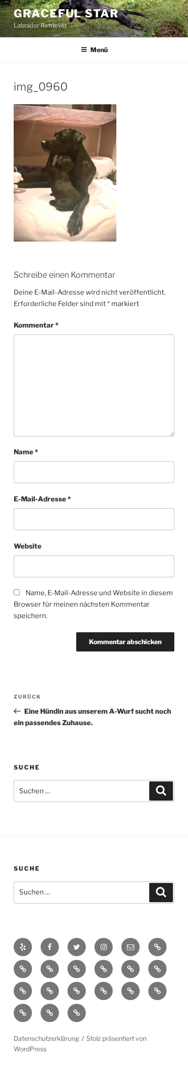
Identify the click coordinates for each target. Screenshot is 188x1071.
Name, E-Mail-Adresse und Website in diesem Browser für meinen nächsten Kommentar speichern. (93, 604)
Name (26, 452)
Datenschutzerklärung (46, 1038)
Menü (99, 50)
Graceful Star (66, 13)
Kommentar (36, 325)
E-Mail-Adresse (42, 499)
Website (28, 546)
